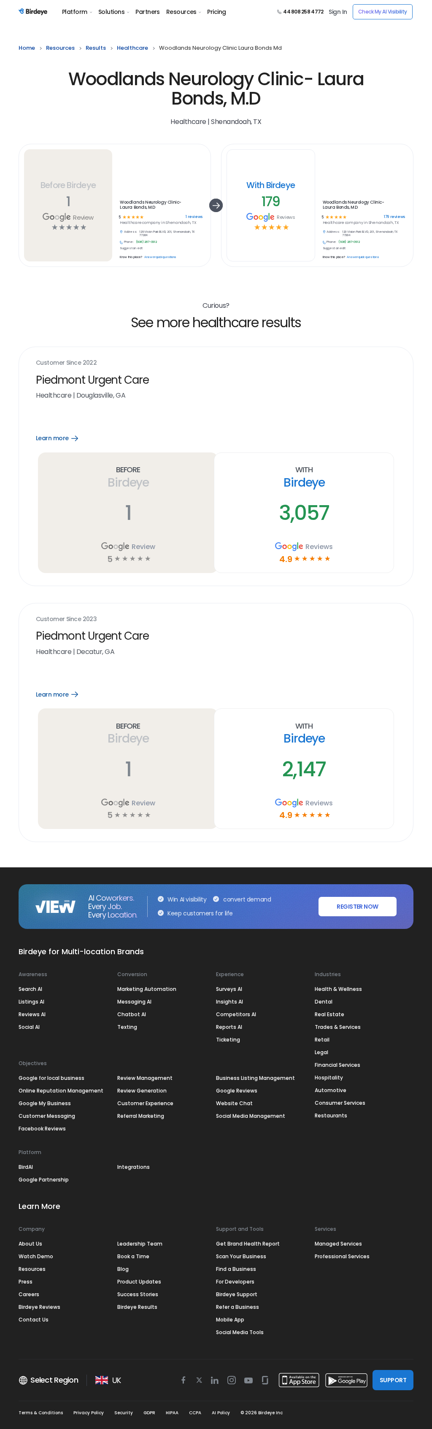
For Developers (235, 1281)
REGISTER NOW (357, 906)
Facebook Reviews (42, 1128)
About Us (30, 1243)
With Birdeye (270, 185)
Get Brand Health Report (248, 1243)
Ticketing (228, 1039)
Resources (181, 12)
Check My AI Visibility (382, 11)
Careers (29, 1294)
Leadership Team (139, 1243)
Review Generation (142, 1090)
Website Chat (234, 1103)
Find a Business (236, 1269)
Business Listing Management (255, 1078)
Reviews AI (32, 1014)
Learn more (63, 438)
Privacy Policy (88, 1413)
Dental (323, 1001)
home (27, 48)
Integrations (133, 1167)
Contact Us (34, 1319)
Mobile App (230, 1319)
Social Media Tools (240, 1332)
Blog (123, 1269)
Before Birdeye (68, 185)
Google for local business (51, 1078)
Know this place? (131, 257)
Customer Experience (145, 1103)
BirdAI (26, 1167)
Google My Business (45, 1103)
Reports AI (229, 1027)
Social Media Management (250, 1116)
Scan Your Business (241, 1256)
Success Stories (137, 1294)
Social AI (29, 1027)
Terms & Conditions (41, 1413)
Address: (130, 232)
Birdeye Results (137, 1307)
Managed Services (338, 1243)
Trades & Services (338, 1027)
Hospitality (329, 1077)
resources (60, 48)
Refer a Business (237, 1307)
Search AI (30, 989)
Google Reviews (236, 1090)
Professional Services (342, 1256)
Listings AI (31, 1001)
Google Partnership (44, 1179)
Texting (127, 1027)
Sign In (338, 12)
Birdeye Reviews (39, 1307)
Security (123, 1413)
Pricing (216, 12)
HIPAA (172, 1413)
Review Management (145, 1078)
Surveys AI (229, 989)
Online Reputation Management (61, 1090)
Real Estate (329, 1014)
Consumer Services (340, 1102)
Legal (321, 1052)
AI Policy (221, 1413)
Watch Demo (36, 1256)
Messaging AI (134, 1001)
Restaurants (331, 1115)
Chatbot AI (131, 1014)
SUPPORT (393, 1380)
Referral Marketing (140, 1116)
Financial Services (337, 1064)
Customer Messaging (47, 1116)
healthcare (132, 48)
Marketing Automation (146, 989)
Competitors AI (236, 1014)
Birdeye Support (236, 1294)
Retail (322, 1039)
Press (25, 1281)
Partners (147, 12)
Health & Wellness (338, 989)
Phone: (129, 242)
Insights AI (229, 1001)
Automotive (330, 1090)
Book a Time (133, 1256)
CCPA (195, 1413)
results (96, 48)
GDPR (149, 1413)
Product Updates (139, 1281)
